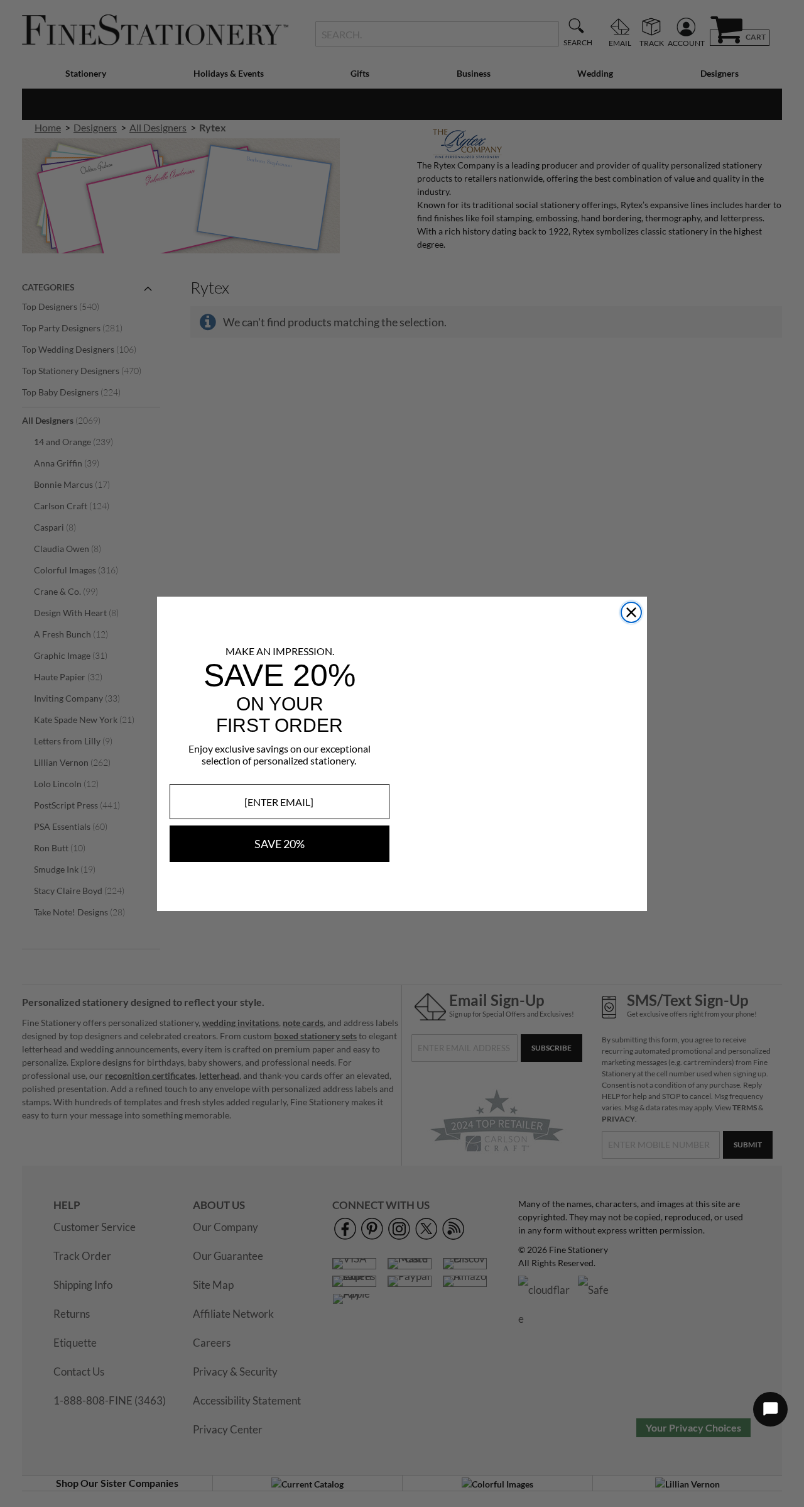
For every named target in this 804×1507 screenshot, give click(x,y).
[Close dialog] (631, 612)
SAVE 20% (279, 844)
